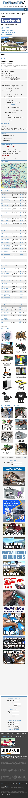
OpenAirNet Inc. (22, 783)
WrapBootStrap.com (10, 784)
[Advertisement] (14, 679)
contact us (8, 786)
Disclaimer (13, 779)
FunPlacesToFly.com (5, 783)
